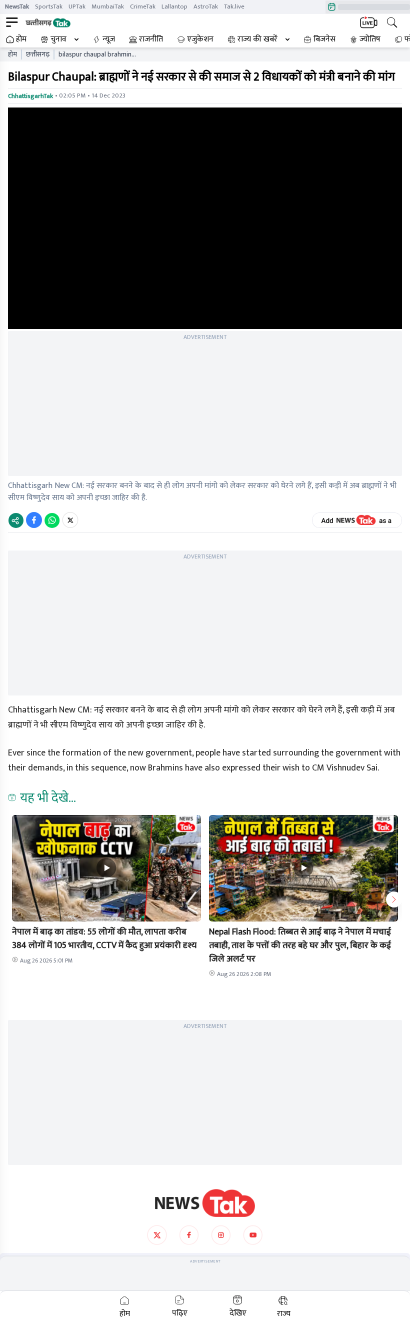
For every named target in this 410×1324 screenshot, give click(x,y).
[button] (106, 868)
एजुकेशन (200, 40)
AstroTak (206, 6)
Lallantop (175, 6)
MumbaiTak (108, 6)
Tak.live (234, 6)
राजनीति (151, 40)
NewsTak (17, 6)
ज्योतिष (370, 40)
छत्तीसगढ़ (38, 55)
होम (21, 40)
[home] (205, 1203)
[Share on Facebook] (34, 520)
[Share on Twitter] (70, 520)
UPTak (77, 6)
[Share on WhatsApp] (52, 520)
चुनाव (58, 40)
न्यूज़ (108, 40)
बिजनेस (325, 40)
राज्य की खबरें (258, 40)
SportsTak (48, 6)
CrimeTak (143, 6)
